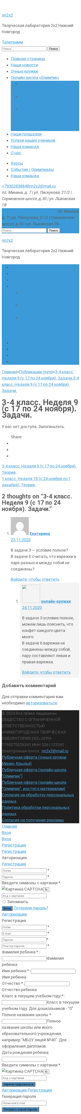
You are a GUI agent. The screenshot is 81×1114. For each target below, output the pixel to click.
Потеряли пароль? (31, 908)
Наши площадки (26, 134)
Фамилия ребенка (21, 952)
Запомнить (17, 901)
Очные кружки (24, 71)
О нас (16, 153)
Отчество (13, 983)
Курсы (17, 163)
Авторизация (14, 914)
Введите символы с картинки (31, 882)
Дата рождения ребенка (25, 1052)
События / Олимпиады (32, 169)
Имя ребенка (16, 970)
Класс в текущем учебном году (33, 996)
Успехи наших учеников (33, 140)
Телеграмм (12, 42)
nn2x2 (7, 15)
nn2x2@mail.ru (42, 186)
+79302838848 (15, 186)
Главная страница (28, 58)
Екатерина (40, 533)
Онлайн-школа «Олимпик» (35, 77)
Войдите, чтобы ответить (35, 579)
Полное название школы (27, 1014)
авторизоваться (41, 703)
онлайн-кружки (56, 601)
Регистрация (14, 864)
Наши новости (24, 65)
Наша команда (25, 146)
